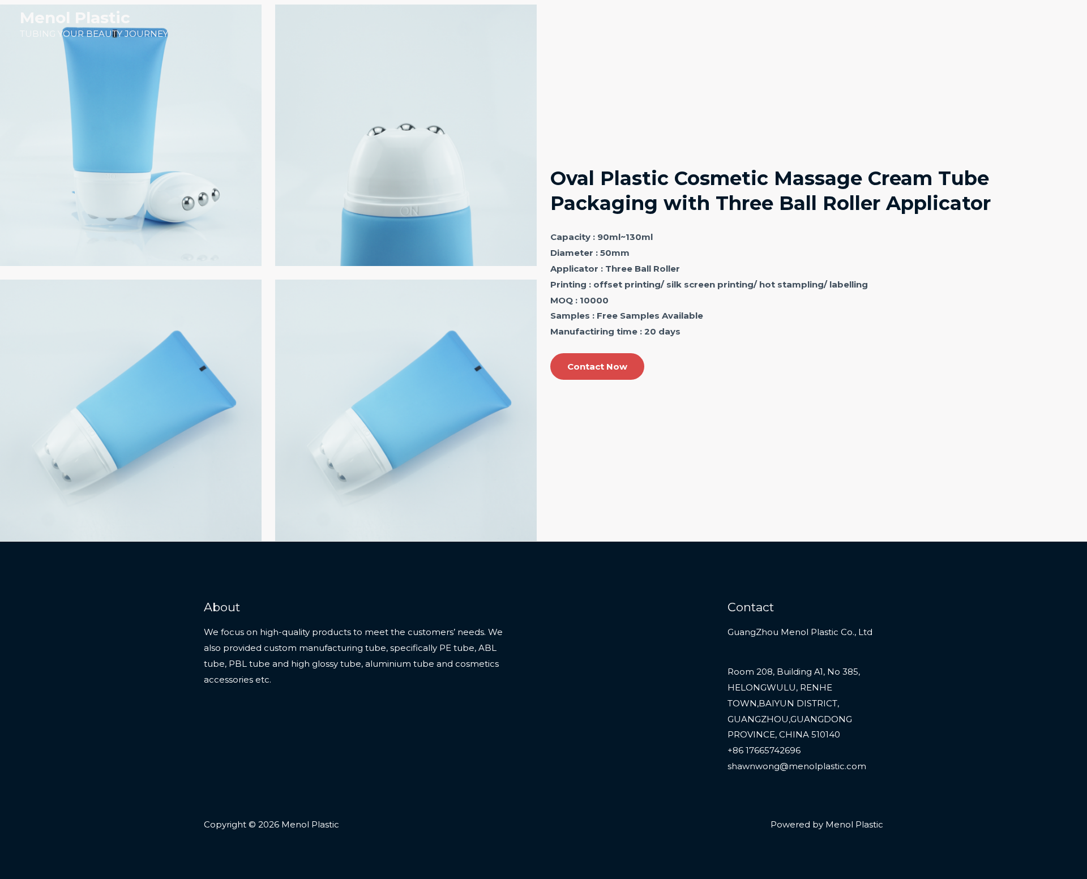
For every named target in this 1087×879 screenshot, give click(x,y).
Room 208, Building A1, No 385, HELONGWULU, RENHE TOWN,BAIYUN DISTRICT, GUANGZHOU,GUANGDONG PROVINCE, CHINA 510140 (793, 703)
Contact (1041, 24)
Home (830, 24)
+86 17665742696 (764, 750)
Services (945, 24)
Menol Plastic (75, 17)
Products (880, 24)
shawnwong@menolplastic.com (796, 766)
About (993, 24)
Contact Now (597, 366)
